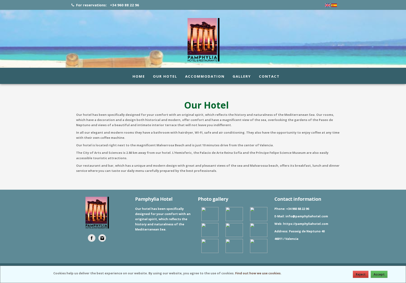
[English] (328, 5)
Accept (379, 274)
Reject (361, 274)
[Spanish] (334, 5)
